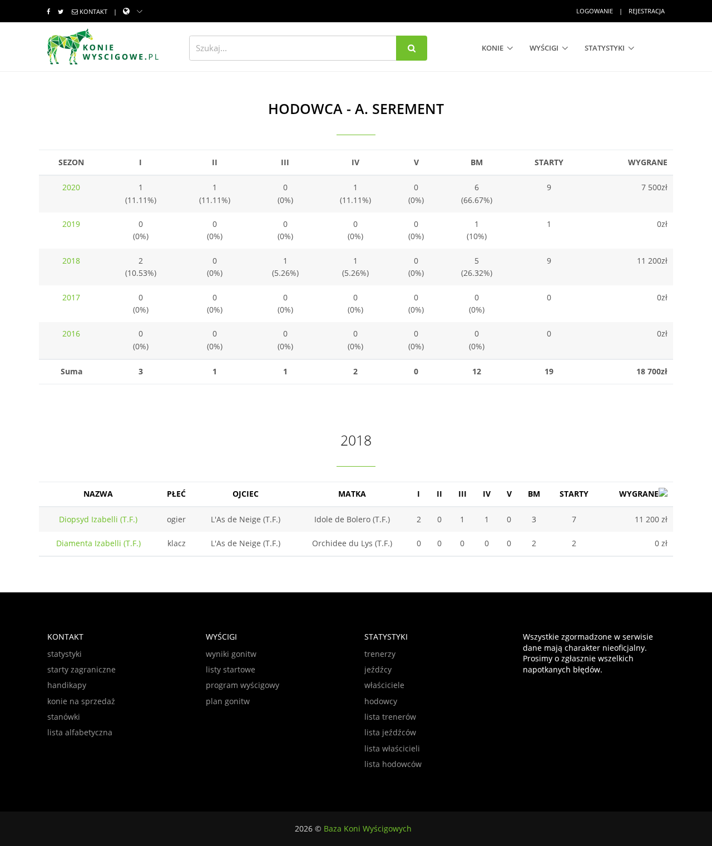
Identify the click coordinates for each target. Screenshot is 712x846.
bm (534, 493)
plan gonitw (228, 701)
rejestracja (647, 11)
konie (492, 48)
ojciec (246, 493)
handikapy (66, 685)
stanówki (63, 716)
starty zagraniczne (81, 669)
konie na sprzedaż (81, 701)
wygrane (639, 493)
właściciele (384, 685)
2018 (71, 260)
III (462, 493)
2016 (71, 333)
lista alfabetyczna (79, 732)
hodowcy (380, 701)
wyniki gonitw (231, 654)
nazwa (98, 493)
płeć (176, 493)
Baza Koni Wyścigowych (368, 828)
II (439, 493)
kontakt (93, 11)
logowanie (594, 11)
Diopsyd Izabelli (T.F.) (98, 519)
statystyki (605, 48)
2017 (71, 297)
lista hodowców (393, 764)
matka (352, 493)
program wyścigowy (242, 685)
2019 (71, 224)
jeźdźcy (378, 669)
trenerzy (379, 654)
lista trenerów (390, 716)
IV (487, 493)
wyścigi (544, 48)
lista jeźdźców (390, 732)
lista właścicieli (392, 748)
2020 (71, 187)
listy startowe (230, 669)
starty (574, 493)
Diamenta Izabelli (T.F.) (98, 543)
